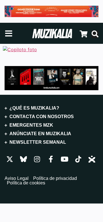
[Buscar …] (95, 34)
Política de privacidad (55, 178)
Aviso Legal (17, 178)
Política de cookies (26, 183)
